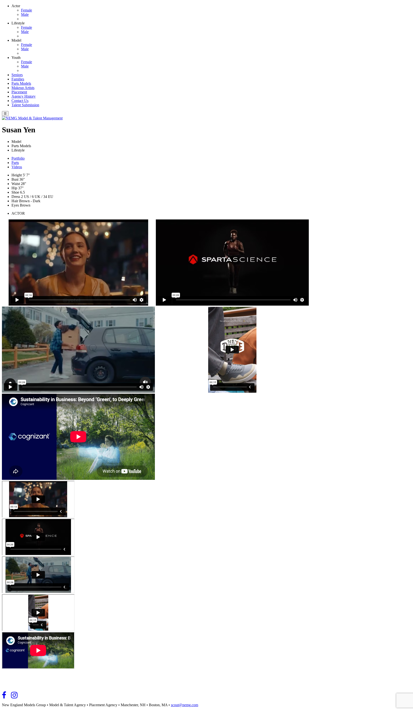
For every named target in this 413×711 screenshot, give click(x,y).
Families (17, 79)
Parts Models (21, 83)
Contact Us (19, 101)
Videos (16, 167)
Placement (19, 92)
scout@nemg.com (184, 705)
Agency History (23, 96)
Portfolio (18, 158)
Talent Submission (25, 105)
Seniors (17, 75)
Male (25, 14)
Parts (15, 163)
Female (26, 10)
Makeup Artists (22, 88)
